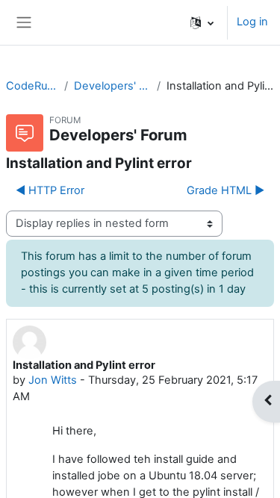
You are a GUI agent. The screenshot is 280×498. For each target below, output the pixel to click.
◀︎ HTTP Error (50, 190)
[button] (202, 22)
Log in (252, 21)
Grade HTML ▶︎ (225, 190)
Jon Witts (52, 380)
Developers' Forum (112, 86)
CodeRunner (32, 86)
